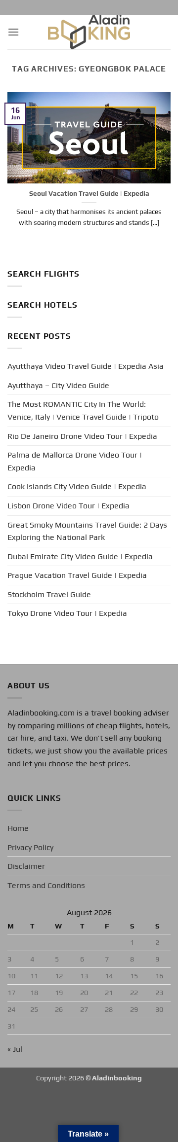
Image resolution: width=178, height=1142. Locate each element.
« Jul (14, 1049)
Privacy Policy (30, 847)
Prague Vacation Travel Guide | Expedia (77, 575)
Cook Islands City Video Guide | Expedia (76, 486)
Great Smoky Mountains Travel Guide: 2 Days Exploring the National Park (87, 531)
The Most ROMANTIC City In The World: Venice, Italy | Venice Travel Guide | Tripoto (83, 410)
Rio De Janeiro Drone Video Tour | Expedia (82, 436)
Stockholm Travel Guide (49, 594)
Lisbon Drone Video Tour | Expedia (68, 505)
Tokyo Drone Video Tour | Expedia (67, 613)
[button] (13, 32)
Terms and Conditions (46, 885)
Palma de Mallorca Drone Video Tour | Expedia (74, 461)
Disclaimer (26, 866)
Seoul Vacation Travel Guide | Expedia (89, 193)
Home (18, 828)
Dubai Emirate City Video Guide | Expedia (80, 556)
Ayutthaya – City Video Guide (58, 385)
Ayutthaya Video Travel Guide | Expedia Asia (85, 366)
